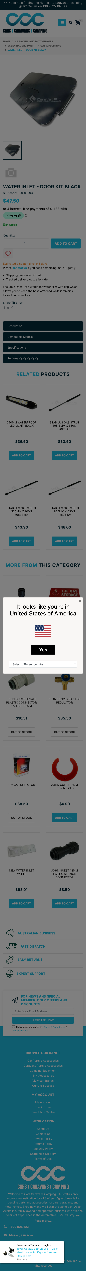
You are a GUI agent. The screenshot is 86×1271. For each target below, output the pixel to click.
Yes (43, 650)
